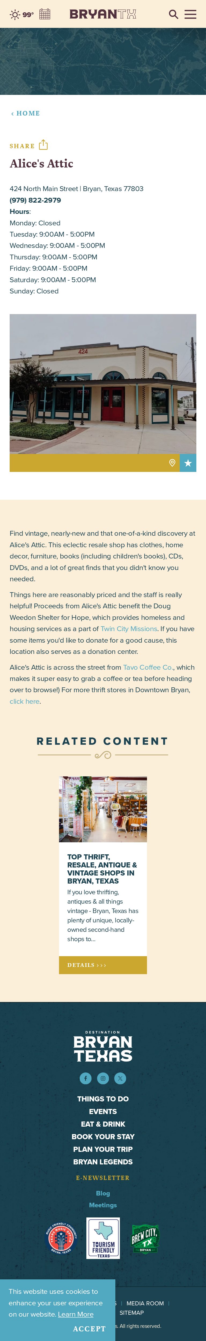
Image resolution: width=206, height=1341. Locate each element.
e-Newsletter (103, 1178)
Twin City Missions (129, 628)
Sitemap (132, 1312)
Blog (103, 1193)
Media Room (145, 1303)
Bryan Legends (103, 1161)
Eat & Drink (103, 1124)
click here (24, 701)
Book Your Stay (103, 1136)
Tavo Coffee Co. (148, 667)
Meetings (103, 1205)
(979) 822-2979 (35, 200)
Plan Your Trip (103, 1149)
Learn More (75, 1314)
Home (28, 113)
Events (103, 1111)
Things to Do (103, 1098)
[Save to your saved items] (188, 463)
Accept (89, 1328)
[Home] (102, 14)
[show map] (172, 463)
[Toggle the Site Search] (174, 14)
